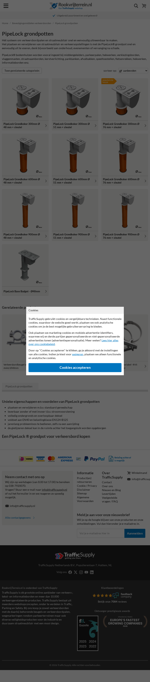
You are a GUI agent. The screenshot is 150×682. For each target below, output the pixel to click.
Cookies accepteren (75, 367)
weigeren (77, 354)
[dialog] (75, 341)
